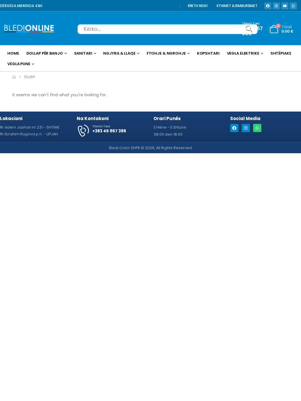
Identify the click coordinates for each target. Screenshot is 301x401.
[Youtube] (284, 5)
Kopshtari (208, 53)
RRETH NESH (198, 6)
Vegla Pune (18, 64)
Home (13, 53)
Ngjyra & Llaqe (119, 53)
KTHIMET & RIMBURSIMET (237, 6)
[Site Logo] (29, 29)
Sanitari (83, 53)
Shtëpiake (280, 53)
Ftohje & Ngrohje (166, 53)
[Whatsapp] (293, 5)
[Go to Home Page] (14, 77)
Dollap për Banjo (44, 53)
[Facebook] (267, 5)
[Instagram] (276, 5)
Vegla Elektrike (243, 53)
